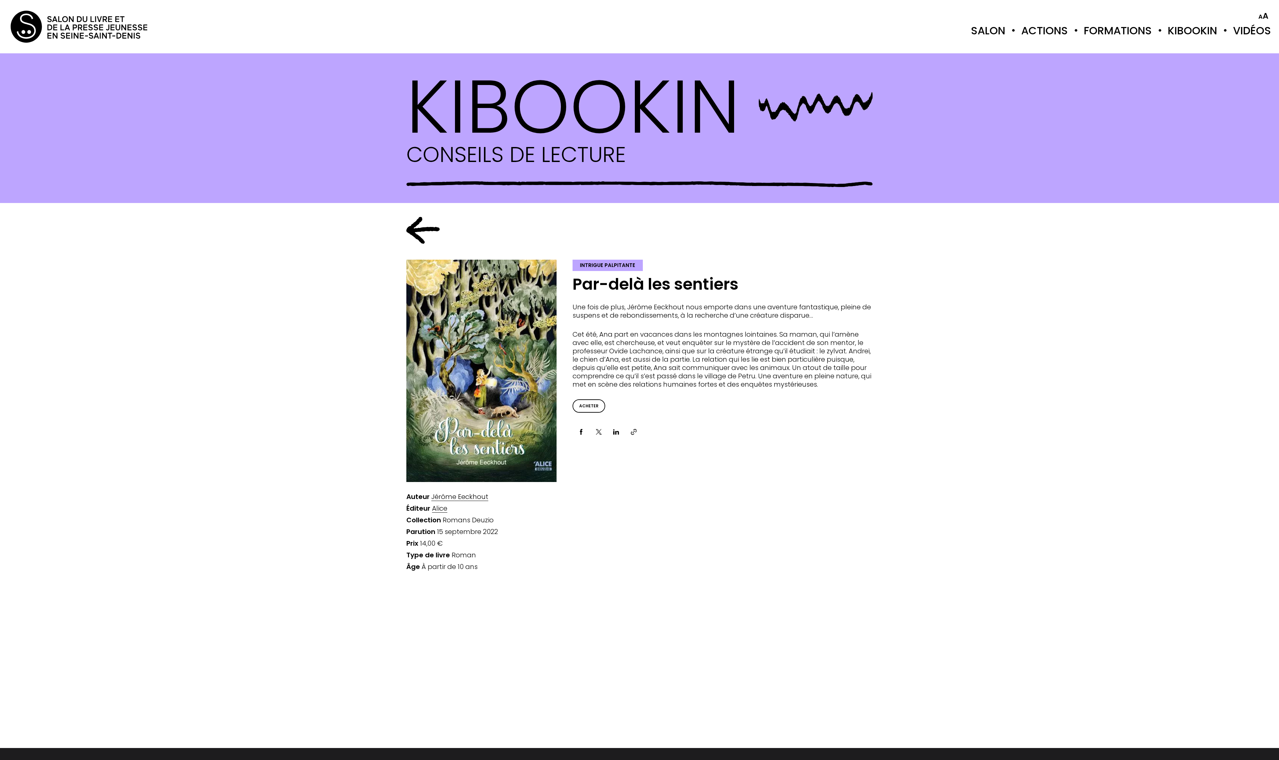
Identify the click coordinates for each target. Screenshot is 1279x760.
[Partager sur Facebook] (581, 432)
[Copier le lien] (633, 432)
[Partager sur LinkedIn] (616, 432)
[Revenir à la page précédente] (423, 230)
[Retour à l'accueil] (37, 27)
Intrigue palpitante (607, 265)
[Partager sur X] (599, 432)
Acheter (589, 406)
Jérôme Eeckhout (459, 497)
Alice (439, 508)
